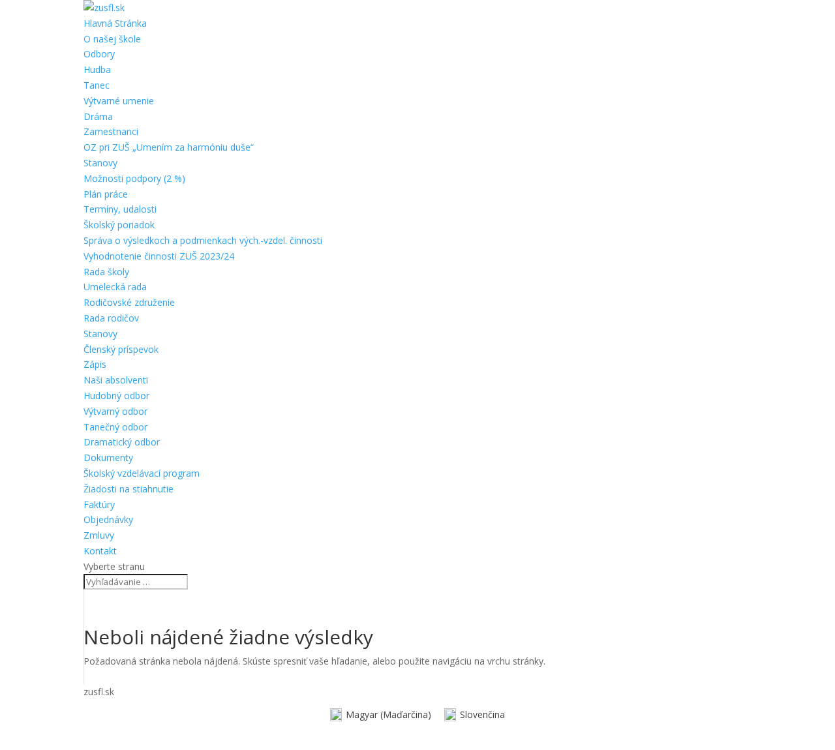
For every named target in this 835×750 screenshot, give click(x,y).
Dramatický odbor (122, 442)
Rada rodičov (111, 318)
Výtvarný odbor (115, 411)
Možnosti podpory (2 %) (134, 178)
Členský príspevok (121, 349)
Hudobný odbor (116, 395)
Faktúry (99, 504)
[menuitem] (381, 715)
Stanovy (100, 163)
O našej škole (112, 39)
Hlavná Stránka (115, 23)
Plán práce (106, 194)
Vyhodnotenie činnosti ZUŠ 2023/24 (159, 256)
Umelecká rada (115, 286)
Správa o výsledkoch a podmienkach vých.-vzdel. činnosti (203, 240)
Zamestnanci (111, 131)
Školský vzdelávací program (142, 473)
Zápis (95, 364)
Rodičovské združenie (129, 302)
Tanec (97, 85)
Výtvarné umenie (119, 101)
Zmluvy (99, 535)
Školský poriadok (119, 224)
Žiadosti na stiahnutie (129, 489)
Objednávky (108, 519)
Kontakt (100, 551)
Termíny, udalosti (120, 209)
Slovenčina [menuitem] (482, 714)
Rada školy (106, 271)
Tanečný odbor (115, 427)
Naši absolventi (116, 380)
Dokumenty (108, 457)
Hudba (97, 69)
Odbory (99, 54)
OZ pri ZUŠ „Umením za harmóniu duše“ (169, 147)
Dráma (98, 116)
